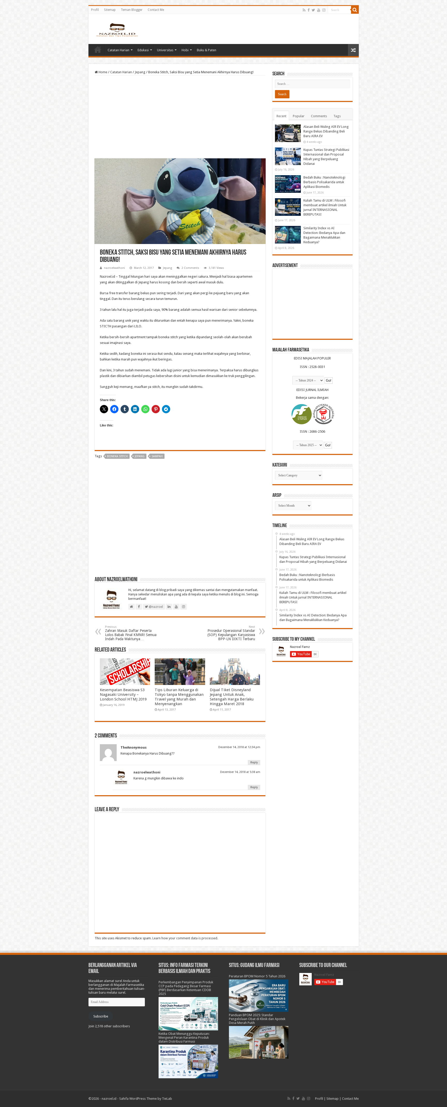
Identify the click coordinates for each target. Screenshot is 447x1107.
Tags (337, 116)
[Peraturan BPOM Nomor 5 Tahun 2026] (258, 995)
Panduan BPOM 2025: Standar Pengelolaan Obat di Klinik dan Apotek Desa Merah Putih (257, 1019)
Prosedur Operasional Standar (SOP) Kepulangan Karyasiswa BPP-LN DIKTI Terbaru (231, 633)
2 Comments (190, 268)
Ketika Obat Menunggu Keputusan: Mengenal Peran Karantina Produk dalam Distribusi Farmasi (184, 1037)
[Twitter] (313, 10)
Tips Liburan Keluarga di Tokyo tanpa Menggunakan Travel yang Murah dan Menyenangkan (179, 697)
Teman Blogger (132, 10)
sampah (157, 456)
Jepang (140, 72)
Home (98, 49)
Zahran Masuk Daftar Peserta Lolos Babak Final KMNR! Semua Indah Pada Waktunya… (131, 633)
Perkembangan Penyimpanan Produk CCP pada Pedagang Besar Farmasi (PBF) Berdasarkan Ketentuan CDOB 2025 (186, 988)
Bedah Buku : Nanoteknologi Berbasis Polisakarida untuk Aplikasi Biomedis (324, 182)
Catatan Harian (118, 50)
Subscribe (100, 1016)
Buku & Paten (206, 50)
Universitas (165, 50)
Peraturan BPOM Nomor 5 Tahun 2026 (257, 976)
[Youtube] (319, 10)
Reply (254, 762)
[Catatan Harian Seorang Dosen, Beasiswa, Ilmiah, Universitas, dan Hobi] (116, 29)
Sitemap (110, 10)
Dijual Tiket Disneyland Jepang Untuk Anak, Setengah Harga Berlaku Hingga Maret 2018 (232, 697)
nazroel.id (109, 1099)
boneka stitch (117, 456)
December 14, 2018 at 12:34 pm (239, 747)
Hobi (185, 50)
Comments (319, 116)
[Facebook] (308, 10)
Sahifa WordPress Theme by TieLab (145, 1099)
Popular (298, 116)
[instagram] (324, 10)
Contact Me (156, 10)
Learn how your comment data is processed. (185, 938)
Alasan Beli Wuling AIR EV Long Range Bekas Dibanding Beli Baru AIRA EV (326, 131)
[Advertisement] (180, 117)
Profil (95, 10)
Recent (281, 116)
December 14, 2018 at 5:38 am (240, 772)
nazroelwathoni (114, 268)
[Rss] (304, 10)
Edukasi (143, 50)
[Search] (355, 10)
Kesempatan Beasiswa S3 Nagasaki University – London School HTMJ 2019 (123, 695)
